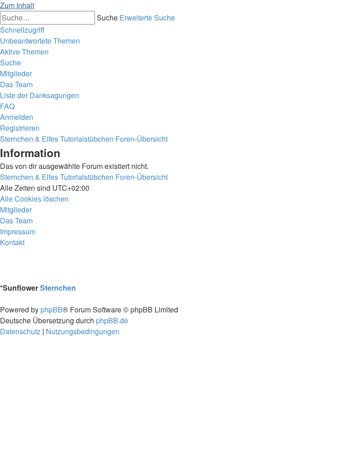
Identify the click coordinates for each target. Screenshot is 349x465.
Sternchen (58, 287)
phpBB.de (112, 320)
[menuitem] (40, 40)
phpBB (51, 309)
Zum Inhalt (17, 5)
